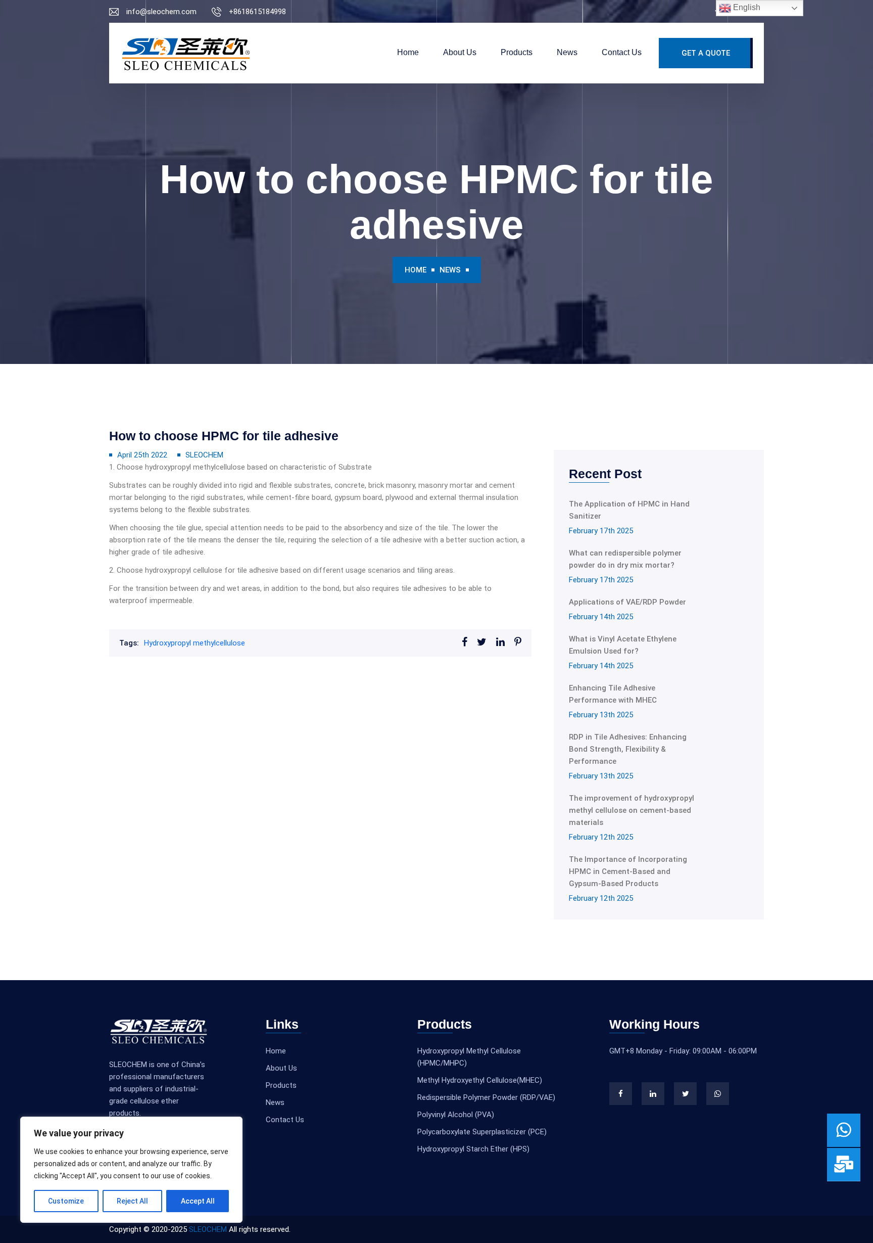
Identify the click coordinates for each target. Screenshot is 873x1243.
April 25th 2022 (142, 454)
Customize (66, 1201)
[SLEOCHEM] (186, 53)
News (567, 52)
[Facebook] (620, 1093)
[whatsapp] (717, 1093)
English (745, 7)
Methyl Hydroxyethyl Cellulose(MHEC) (479, 1080)
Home (408, 52)
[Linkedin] (653, 1093)
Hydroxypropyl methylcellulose (194, 643)
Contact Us (622, 52)
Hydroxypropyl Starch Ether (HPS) (473, 1149)
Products (516, 52)
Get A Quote (706, 53)
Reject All (132, 1201)
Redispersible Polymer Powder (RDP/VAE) (486, 1097)
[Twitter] (685, 1093)
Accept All (198, 1201)
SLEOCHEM (204, 454)
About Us (459, 52)
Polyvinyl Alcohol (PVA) (455, 1114)
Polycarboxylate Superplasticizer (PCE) (482, 1131)
